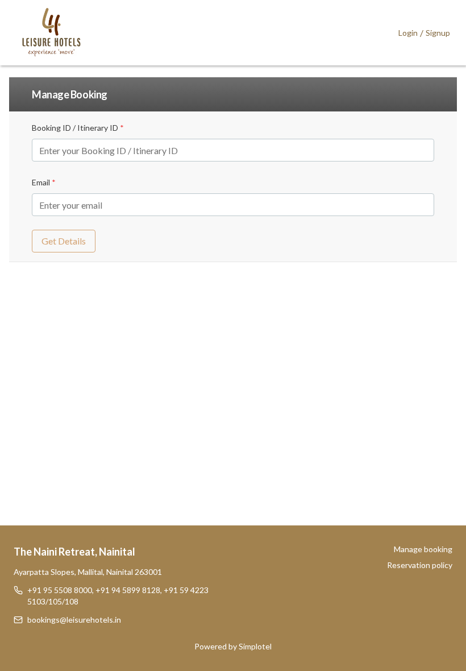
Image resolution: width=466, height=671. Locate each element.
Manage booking (423, 549)
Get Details (63, 240)
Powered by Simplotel (233, 646)
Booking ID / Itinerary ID (78, 127)
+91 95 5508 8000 (59, 590)
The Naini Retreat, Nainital (74, 551)
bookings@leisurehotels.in (74, 619)
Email (44, 182)
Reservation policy (419, 565)
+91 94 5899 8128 (127, 590)
